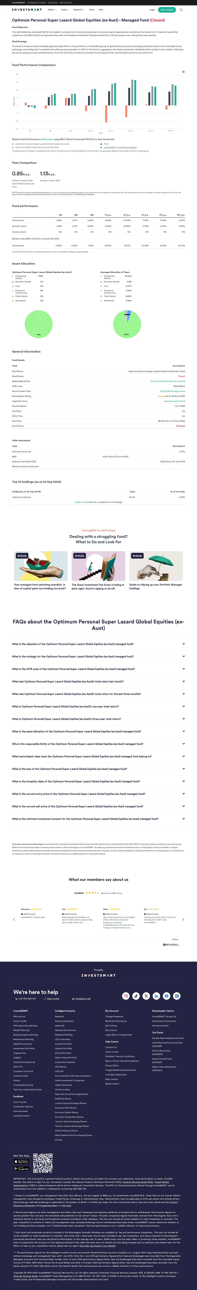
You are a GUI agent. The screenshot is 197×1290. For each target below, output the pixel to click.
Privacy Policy (112, 1066)
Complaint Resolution (116, 1075)
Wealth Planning (21, 1030)
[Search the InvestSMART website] (181, 10)
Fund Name (17, 371)
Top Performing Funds (24, 1062)
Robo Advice (111, 1079)
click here (66, 1206)
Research (59, 1016)
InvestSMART (20, 1011)
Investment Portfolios (24, 1048)
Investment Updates (65, 1062)
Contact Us (111, 1047)
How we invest (20, 1111)
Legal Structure (19, 401)
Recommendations (64, 1021)
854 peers (48, 139)
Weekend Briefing (64, 1035)
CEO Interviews (62, 1039)
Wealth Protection (22, 1044)
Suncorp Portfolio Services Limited (168, 381)
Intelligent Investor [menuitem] (36, 3)
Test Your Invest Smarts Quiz (27, 1090)
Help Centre (111, 1042)
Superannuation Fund (174, 401)
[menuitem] (52, 10)
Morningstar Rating (21, 396)
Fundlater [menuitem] (53, 3)
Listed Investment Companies (69, 1080)
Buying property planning (25, 1035)
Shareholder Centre (163, 1011)
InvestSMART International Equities (120, 148)
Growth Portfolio (63, 1048)
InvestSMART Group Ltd (164, 1016)
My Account (112, 1011)
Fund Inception (19, 406)
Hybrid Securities (63, 1085)
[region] (98, 919)
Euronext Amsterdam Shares (69, 1117)
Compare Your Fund (23, 1071)
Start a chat (53, 999)
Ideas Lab (59, 1026)
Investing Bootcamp (23, 1085)
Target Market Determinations (120, 1070)
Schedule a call (82, 999)
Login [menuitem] (152, 10)
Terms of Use (111, 1052)
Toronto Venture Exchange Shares (72, 1126)
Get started (167, 10)
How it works (19, 1021)
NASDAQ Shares (63, 1099)
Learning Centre (21, 1116)
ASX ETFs (18, 1067)
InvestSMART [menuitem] (18, 3)
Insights (17, 1058)
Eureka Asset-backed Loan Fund (168, 1038)
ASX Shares (60, 1067)
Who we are (19, 1016)
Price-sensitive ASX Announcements (73, 1076)
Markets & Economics (65, 1030)
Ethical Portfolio (63, 1053)
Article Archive (20, 1076)
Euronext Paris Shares (65, 1108)
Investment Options (23, 1107)
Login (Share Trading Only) (118, 1035)
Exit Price (16, 421)
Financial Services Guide (25, 1276)
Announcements (160, 1026)
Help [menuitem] (101, 10)
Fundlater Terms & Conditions (120, 1056)
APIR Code (17, 386)
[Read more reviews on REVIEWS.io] (171, 944)
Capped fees (19, 1053)
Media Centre (112, 1084)
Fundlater (18, 1096)
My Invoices (111, 1030)
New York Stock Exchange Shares (71, 1094)
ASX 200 (59, 1071)
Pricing (58, 1140)
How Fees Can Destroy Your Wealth (97, 1246)
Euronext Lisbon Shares (66, 1112)
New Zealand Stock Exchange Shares (73, 1135)
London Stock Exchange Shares (70, 1103)
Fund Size (16, 411)
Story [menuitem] (91, 10)
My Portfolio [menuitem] (66, 3)
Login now (80, 502)
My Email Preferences (116, 1021)
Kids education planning (25, 1026)
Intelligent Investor (65, 1011)
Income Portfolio (63, 1044)
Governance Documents (164, 1021)
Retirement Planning (23, 1039)
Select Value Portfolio (66, 1058)
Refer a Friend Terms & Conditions (122, 1061)
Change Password (114, 1016)
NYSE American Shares (66, 1131)
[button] (14, 919)
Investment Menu (49, 1206)
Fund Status (18, 376)
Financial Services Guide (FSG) (138, 1182)
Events (16, 1080)
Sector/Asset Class (21, 391)
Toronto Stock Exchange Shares (71, 1122)
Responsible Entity (21, 381)
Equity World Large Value (172, 391)
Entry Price (17, 416)
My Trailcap (111, 1026)
